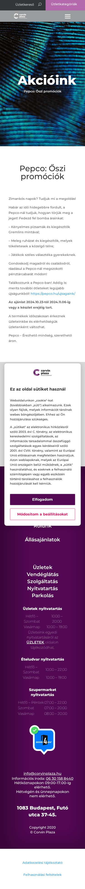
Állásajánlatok (42, 540)
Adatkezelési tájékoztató (42, 863)
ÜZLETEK (35, 642)
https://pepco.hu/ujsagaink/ (53, 294)
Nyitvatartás (42, 588)
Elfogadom (42, 499)
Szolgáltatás (42, 581)
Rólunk (43, 526)
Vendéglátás (42, 574)
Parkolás (42, 595)
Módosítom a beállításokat (42, 514)
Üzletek (42, 567)
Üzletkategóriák (64, 4)
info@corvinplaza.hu (42, 773)
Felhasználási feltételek (42, 875)
